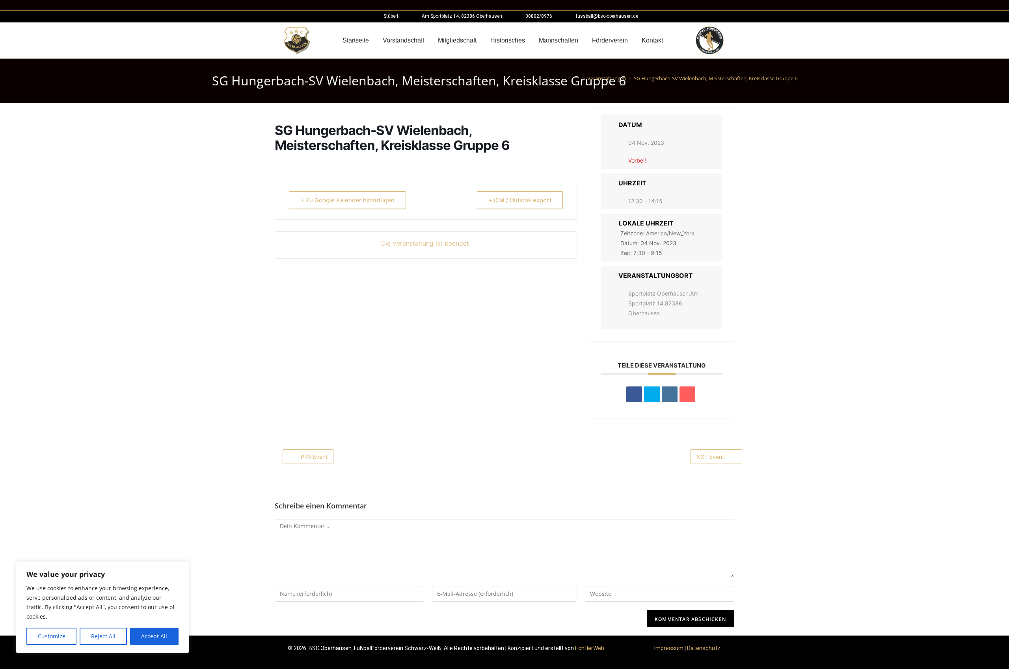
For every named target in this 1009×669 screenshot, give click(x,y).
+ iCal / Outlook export (519, 200)
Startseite (356, 40)
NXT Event (710, 456)
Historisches (507, 40)
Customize (51, 636)
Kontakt (652, 40)
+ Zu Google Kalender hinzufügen (347, 200)
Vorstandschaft (403, 40)
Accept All (154, 636)
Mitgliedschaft (457, 40)
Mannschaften (558, 40)
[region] (102, 607)
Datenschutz (703, 648)
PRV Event (314, 456)
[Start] (578, 78)
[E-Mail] (687, 394)
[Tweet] (652, 394)
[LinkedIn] (670, 394)
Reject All (103, 636)
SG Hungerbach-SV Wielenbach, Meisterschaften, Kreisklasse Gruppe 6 (715, 78)
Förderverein (610, 40)
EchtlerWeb (589, 648)
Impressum (668, 648)
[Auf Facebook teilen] (634, 394)
